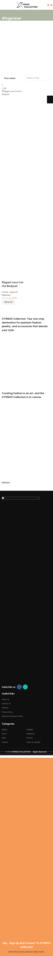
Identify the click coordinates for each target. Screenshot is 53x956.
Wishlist (5, 708)
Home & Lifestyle (33, 742)
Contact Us (6, 703)
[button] (8, 302)
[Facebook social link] (19, 686)
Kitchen (29, 738)
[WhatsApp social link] (25, 686)
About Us (5, 699)
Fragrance (30, 733)
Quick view (12, 308)
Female (5, 742)
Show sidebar (10, 78)
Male (4, 738)
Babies (4, 729)
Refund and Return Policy (12, 716)
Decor (4, 733)
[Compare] (5, 308)
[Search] (45, 4)
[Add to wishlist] (5, 277)
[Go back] (5, 13)
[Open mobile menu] (3, 4)
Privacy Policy (7, 712)
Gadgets (29, 729)
